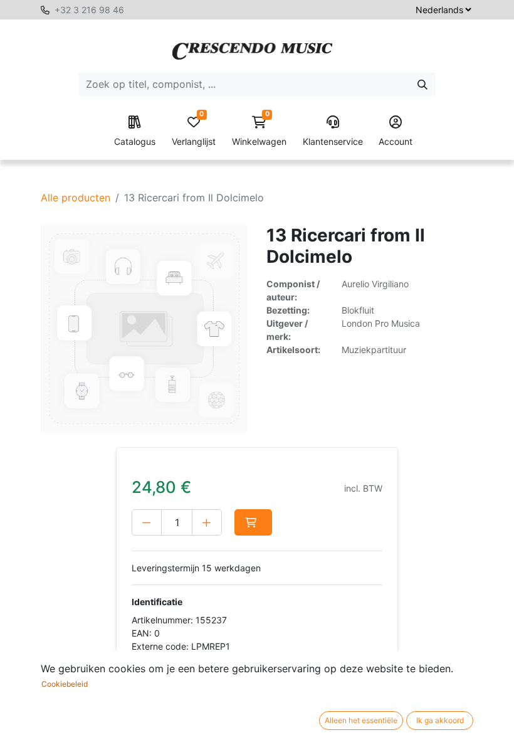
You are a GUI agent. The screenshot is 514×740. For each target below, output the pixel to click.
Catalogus (134, 141)
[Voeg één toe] (207, 522)
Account (395, 141)
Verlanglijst (194, 131)
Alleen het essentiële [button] (361, 720)
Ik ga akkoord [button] (440, 720)
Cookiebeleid (64, 684)
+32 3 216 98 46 (89, 9)
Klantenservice (333, 141)
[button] (253, 522)
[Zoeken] (422, 84)
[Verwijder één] (147, 522)
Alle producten (75, 197)
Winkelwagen (259, 131)
